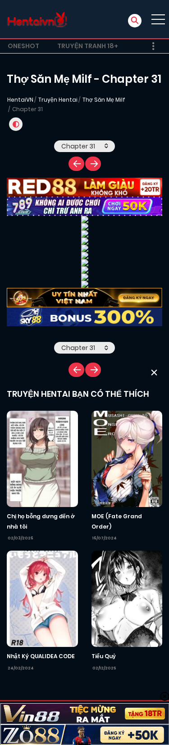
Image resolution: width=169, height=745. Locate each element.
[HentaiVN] (37, 19)
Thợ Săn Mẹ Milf (103, 99)
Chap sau (93, 164)
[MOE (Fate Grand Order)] (127, 458)
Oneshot (23, 45)
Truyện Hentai (58, 99)
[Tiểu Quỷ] (127, 598)
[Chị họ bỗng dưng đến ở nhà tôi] (42, 458)
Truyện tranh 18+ (87, 45)
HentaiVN (20, 99)
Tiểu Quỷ (103, 656)
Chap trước (76, 164)
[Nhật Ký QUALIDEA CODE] (42, 598)
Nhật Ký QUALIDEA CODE (41, 656)
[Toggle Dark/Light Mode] (16, 124)
